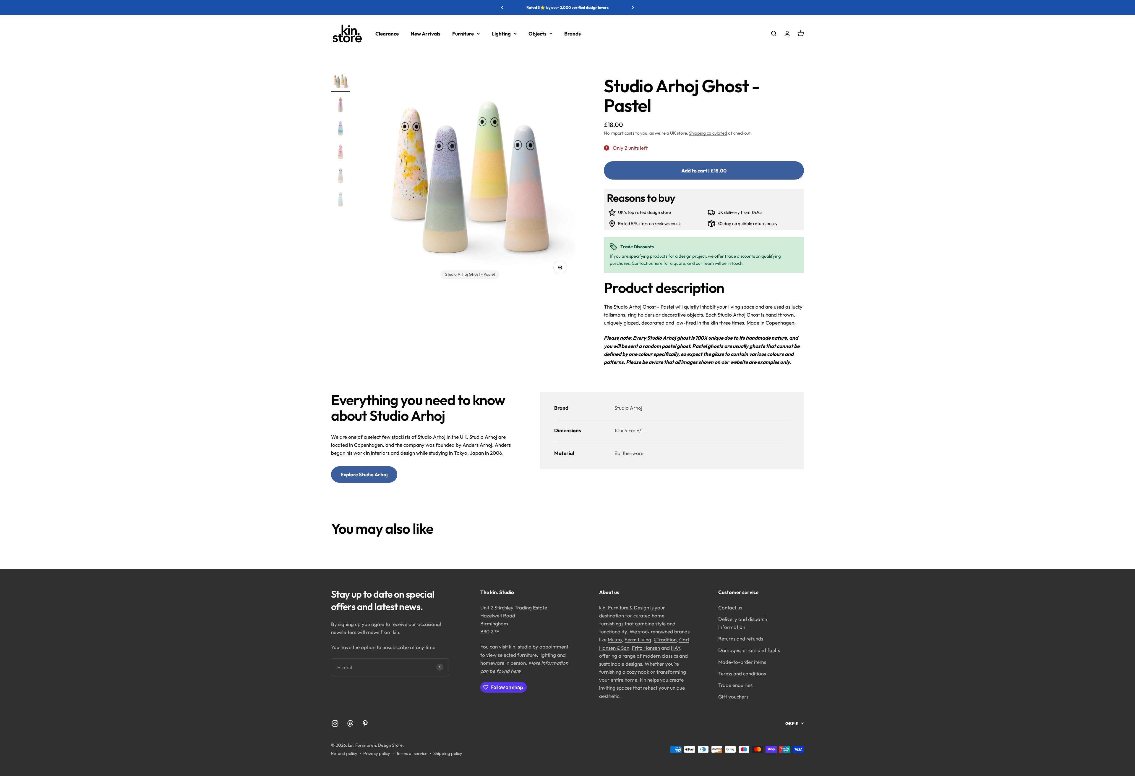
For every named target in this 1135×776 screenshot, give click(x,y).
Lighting (501, 33)
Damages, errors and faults (749, 650)
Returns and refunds (740, 638)
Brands (572, 33)
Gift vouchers (733, 696)
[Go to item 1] (340, 81)
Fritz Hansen (646, 648)
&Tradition (665, 639)
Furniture (463, 33)
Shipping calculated (708, 133)
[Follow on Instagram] (335, 723)
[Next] (633, 7)
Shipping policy (447, 753)
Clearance (387, 33)
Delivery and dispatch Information (742, 623)
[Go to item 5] (340, 176)
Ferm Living (638, 639)
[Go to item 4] (340, 152)
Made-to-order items (742, 662)
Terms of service (411, 753)
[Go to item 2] (340, 105)
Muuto (615, 639)
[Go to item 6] (340, 200)
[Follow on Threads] (350, 723)
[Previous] (502, 7)
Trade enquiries (735, 685)
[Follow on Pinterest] (365, 723)
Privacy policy (376, 753)
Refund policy (344, 753)
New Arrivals (425, 33)
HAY (675, 648)
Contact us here (647, 263)
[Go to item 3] (340, 129)
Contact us (730, 607)
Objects (537, 33)
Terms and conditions (742, 673)
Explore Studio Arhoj (364, 474)
